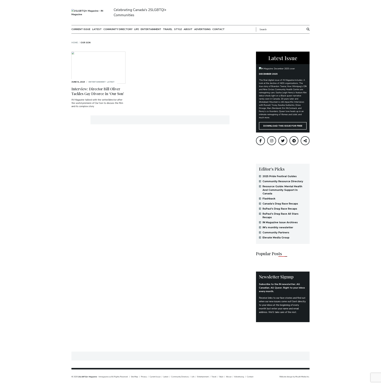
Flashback (269, 198)
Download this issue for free (282, 125)
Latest (97, 29)
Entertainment (151, 29)
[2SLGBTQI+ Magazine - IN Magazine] (91, 12)
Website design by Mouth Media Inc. (294, 377)
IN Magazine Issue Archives (280, 222)
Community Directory (117, 29)
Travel (167, 29)
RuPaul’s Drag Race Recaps (280, 208)
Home (74, 42)
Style (178, 29)
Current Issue (80, 29)
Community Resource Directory (283, 181)
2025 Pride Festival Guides (280, 176)
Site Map (134, 377)
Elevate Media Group (276, 237)
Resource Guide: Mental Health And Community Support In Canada (282, 190)
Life (136, 29)
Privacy (144, 377)
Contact (218, 29)
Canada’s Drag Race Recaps (280, 203)
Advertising (202, 29)
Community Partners (276, 232)
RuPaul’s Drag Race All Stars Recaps (280, 215)
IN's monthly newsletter (278, 227)
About (188, 29)
